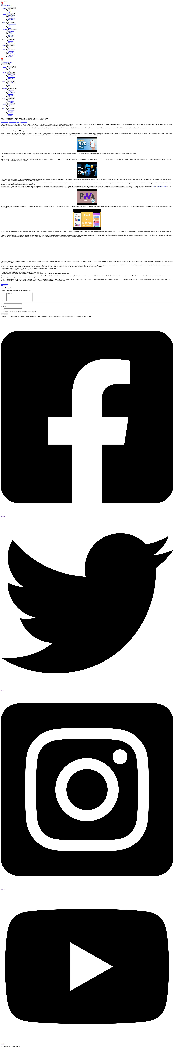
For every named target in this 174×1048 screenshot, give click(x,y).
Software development (14, 122)
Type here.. (4, 300)
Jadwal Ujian (10, 35)
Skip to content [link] (4, 1)
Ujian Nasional (11, 53)
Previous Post (4, 284)
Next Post (3, 285)
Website (2, 309)
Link (4, 49)
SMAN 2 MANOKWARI (6, 5)
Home (4, 8)
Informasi (5, 29)
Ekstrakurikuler (11, 36)
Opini (4, 45)
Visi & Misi (10, 16)
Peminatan (10, 20)
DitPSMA (10, 56)
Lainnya (9, 28)
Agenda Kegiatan (11, 32)
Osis (4, 39)
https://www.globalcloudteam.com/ (158, 186)
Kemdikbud (10, 55)
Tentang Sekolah (11, 15)
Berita (9, 9)
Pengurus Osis (11, 42)
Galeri (9, 11)
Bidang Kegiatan (11, 43)
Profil (4, 14)
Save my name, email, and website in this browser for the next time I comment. (19, 311)
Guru (9, 25)
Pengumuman (11, 31)
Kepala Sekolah (11, 18)
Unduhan (10, 38)
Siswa (9, 26)
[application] (7, 8)
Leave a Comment (4, 122)
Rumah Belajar (11, 51)
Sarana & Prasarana (12, 24)
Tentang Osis (10, 41)
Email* (2, 306)
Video (9, 12)
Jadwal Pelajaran (11, 33)
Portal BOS (10, 52)
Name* (2, 304)
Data (4, 22)
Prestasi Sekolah (11, 19)
